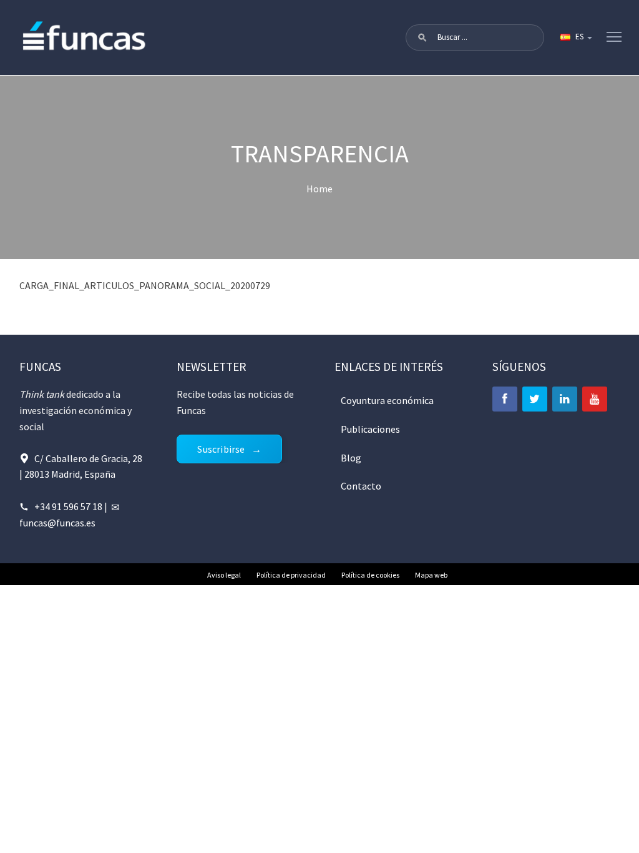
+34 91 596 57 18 (68, 506)
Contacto (361, 486)
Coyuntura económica (387, 400)
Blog (351, 457)
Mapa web (431, 574)
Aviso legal (224, 574)
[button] (422, 37)
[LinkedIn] (564, 399)
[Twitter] (534, 399)
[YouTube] (594, 399)
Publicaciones (370, 429)
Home (319, 188)
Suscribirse (221, 449)
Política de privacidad (291, 574)
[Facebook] (504, 399)
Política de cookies (370, 574)
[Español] (575, 37)
